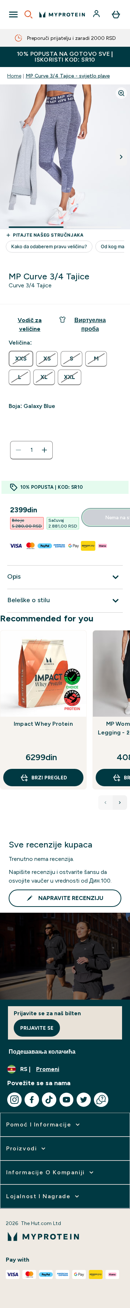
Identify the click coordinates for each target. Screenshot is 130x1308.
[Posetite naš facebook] (32, 1099)
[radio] (21, 359)
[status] (31, 450)
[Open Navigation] (13, 14)
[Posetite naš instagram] (14, 1099)
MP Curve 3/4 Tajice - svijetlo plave (68, 76)
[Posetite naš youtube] (66, 1099)
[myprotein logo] (62, 14)
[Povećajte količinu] (44, 450)
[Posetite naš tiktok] (49, 1099)
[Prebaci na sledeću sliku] (121, 157)
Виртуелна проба (90, 324)
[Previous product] (105, 802)
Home (14, 76)
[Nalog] (97, 14)
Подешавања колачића (42, 1052)
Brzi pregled (49, 777)
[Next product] (120, 802)
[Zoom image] (121, 93)
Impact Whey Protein (43, 724)
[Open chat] (101, 1099)
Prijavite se (36, 1028)
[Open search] (28, 14)
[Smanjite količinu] (18, 450)
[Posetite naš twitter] (84, 1099)
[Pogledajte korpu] (115, 14)
